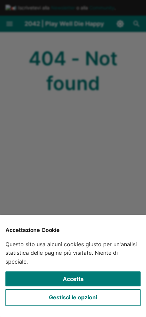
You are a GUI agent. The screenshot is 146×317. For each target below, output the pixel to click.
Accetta (73, 279)
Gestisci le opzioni (73, 297)
